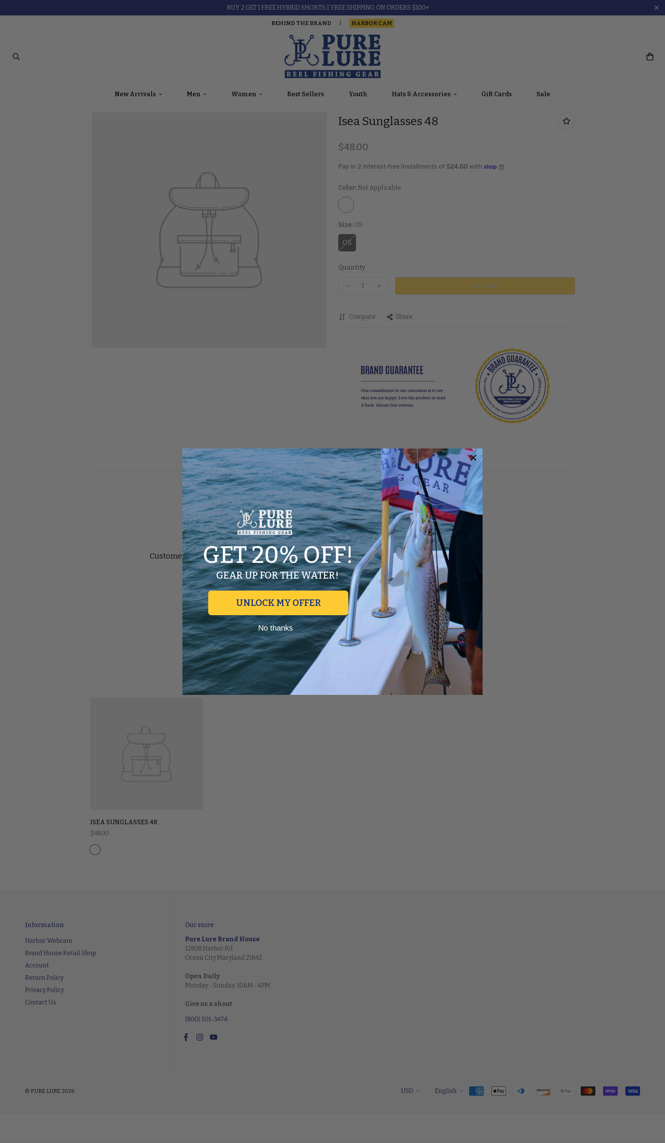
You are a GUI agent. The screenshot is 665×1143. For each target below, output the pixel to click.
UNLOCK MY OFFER (278, 602)
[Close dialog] (473, 458)
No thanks (275, 628)
